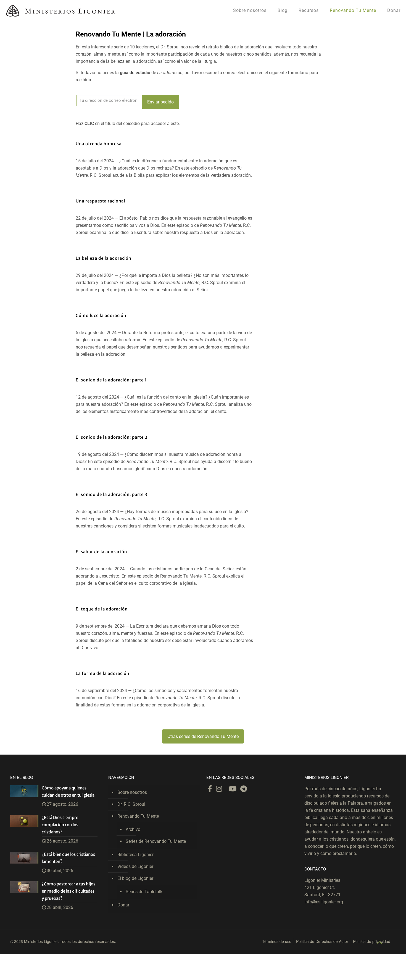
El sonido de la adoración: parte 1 (111, 380)
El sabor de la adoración (101, 551)
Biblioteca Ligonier (135, 854)
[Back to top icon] (379, 942)
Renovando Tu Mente (138, 816)
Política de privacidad (371, 941)
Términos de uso (276, 941)
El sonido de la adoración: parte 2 (111, 437)
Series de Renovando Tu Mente (156, 841)
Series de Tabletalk (144, 891)
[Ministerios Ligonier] (61, 10)
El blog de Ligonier (135, 878)
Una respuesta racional (100, 201)
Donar (123, 905)
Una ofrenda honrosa (99, 143)
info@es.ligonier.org (323, 901)
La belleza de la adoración (103, 258)
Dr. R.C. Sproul (131, 804)
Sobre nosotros (132, 792)
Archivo (133, 829)
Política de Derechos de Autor (322, 941)
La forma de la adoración (102, 673)
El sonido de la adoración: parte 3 (111, 494)
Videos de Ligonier (135, 866)
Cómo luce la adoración (101, 315)
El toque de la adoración (102, 609)
